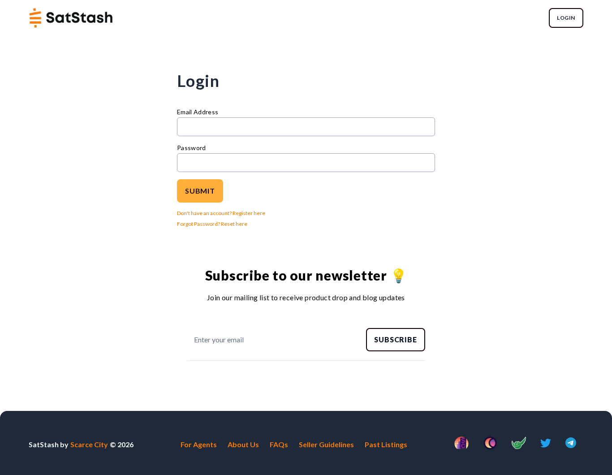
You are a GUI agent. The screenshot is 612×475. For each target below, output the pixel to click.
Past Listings (386, 444)
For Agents (199, 444)
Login (566, 17)
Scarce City (89, 444)
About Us (243, 444)
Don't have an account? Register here (221, 213)
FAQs (279, 444)
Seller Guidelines (326, 444)
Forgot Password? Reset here (212, 223)
